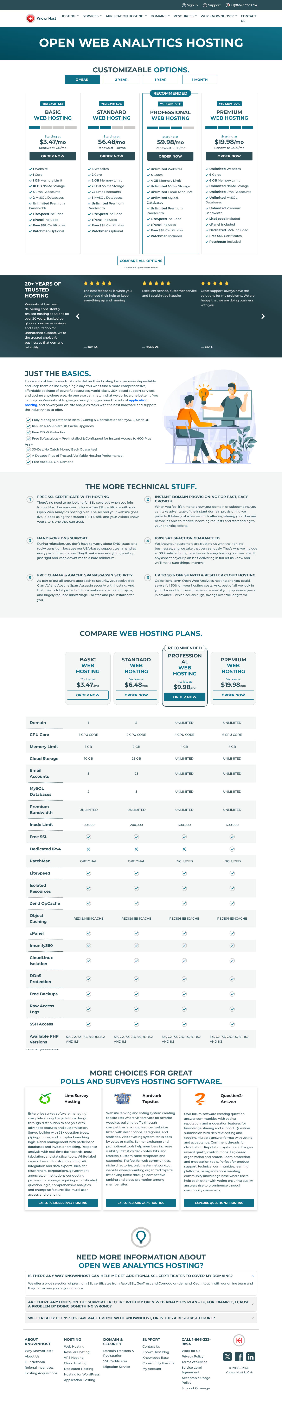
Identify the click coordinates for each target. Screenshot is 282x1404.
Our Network (35, 1362)
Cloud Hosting (75, 1363)
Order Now (52, 156)
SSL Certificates (115, 1361)
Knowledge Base (155, 1358)
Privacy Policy (192, 1356)
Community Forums (158, 1363)
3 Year (82, 80)
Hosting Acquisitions (41, 1373)
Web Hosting (74, 1346)
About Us (32, 1356)
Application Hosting (79, 1380)
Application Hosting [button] (125, 16)
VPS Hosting (74, 1358)
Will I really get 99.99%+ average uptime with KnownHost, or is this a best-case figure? (121, 1318)
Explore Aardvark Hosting (141, 1203)
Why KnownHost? (39, 1351)
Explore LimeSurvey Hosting (62, 1203)
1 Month (200, 80)
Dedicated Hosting (78, 1369)
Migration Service (116, 1367)
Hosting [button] (68, 16)
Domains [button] (159, 16)
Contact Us (248, 18)
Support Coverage (196, 1388)
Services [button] (91, 16)
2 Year (121, 80)
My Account (151, 1369)
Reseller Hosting (77, 1352)
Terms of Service (194, 1362)
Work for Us (191, 1351)
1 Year (161, 80)
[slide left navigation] (77, 316)
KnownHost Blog (155, 1352)
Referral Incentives (39, 1367)
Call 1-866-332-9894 (196, 1341)
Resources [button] (184, 16)
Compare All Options (141, 261)
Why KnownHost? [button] (218, 16)
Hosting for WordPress (82, 1374)
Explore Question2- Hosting (219, 1203)
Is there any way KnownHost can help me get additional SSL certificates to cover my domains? (130, 1276)
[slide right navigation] (263, 316)
